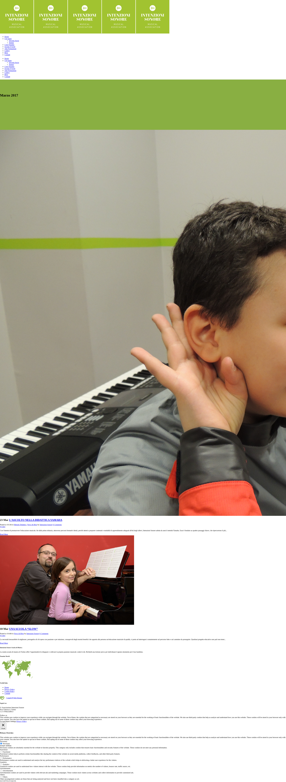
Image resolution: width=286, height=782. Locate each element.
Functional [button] (3, 750)
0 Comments (57, 525)
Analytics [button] (3, 762)
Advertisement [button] (5, 768)
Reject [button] (7, 721)
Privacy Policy (9, 689)
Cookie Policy (9, 691)
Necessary (6, 744)
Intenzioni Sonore (46, 525)
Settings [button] (13, 721)
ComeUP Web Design (14, 698)
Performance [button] (4, 756)
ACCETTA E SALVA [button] (8, 781)
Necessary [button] (3, 741)
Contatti (7, 693)
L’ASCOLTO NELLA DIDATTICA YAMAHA (35, 520)
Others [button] (2, 775)
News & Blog (32, 525)
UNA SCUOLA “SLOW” (23, 628)
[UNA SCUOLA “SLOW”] (67, 624)
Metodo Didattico (20, 525)
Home (6, 687)
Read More (4, 534)
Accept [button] (2, 721)
